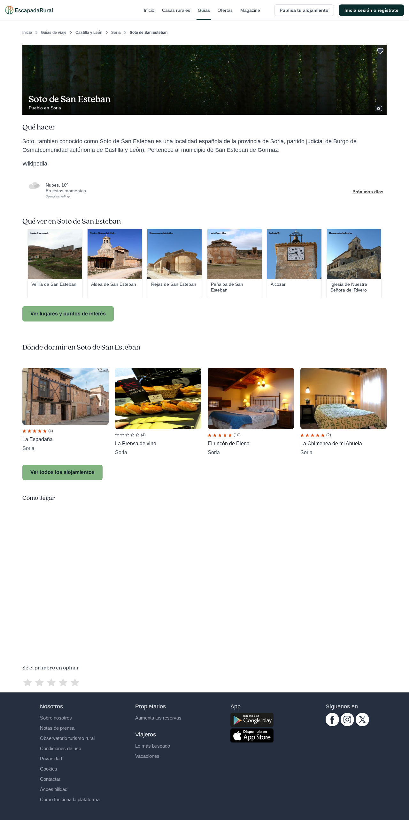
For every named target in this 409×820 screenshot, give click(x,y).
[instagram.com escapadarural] (347, 724)
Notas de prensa (57, 728)
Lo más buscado (152, 746)
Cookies (48, 769)
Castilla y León (88, 32)
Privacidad (51, 758)
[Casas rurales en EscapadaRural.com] (29, 10)
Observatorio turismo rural (67, 738)
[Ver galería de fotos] (379, 107)
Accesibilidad (53, 789)
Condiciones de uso (60, 748)
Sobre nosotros (56, 717)
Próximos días (367, 191)
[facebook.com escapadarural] (332, 724)
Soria (116, 32)
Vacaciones (147, 756)
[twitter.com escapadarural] (362, 724)
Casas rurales (176, 10)
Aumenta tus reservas (158, 717)
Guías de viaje (53, 32)
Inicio (149, 10)
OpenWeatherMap (58, 196)
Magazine (250, 10)
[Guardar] (379, 50)
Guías (204, 10)
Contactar (50, 779)
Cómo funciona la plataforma (70, 799)
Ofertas (225, 10)
